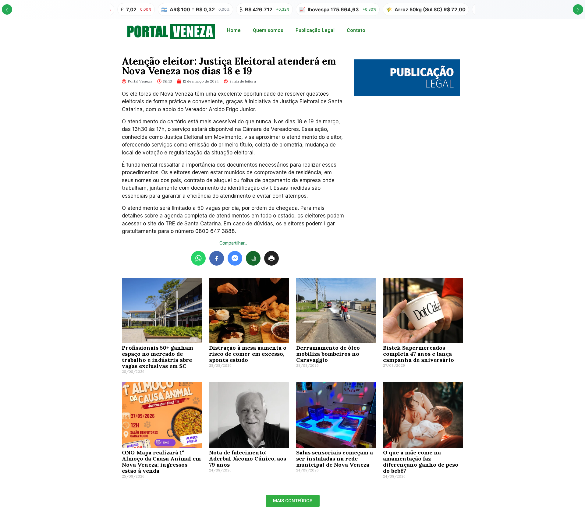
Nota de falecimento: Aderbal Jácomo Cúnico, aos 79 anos (247, 458)
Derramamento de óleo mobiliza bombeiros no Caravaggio (328, 353)
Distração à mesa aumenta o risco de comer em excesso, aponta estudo (247, 353)
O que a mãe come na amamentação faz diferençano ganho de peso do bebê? (420, 461)
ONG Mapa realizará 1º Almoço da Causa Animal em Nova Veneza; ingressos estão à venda (161, 461)
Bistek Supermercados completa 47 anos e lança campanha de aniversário (418, 353)
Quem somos (268, 30)
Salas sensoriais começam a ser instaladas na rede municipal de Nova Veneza (334, 458)
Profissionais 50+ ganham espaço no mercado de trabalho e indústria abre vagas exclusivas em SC (157, 356)
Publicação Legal (315, 30)
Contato (356, 30)
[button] (293, 501)
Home (234, 30)
